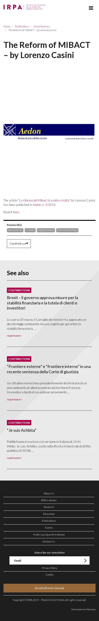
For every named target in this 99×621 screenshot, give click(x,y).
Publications (49, 520)
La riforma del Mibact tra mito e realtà (44, 200)
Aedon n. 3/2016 (44, 205)
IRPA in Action (49, 500)
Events (49, 527)
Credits (50, 574)
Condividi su (17, 243)
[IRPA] (25, 6)
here (16, 212)
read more (13, 335)
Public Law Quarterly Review (49, 534)
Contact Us (49, 541)
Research (49, 506)
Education (49, 513)
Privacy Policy (49, 567)
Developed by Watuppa (83, 609)
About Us (49, 493)
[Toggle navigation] (91, 8)
